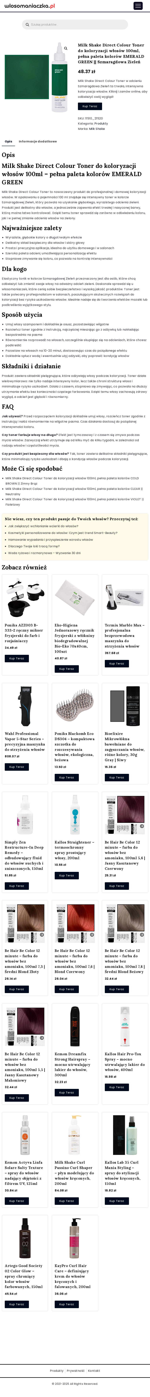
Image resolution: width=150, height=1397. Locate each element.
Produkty (101, 123)
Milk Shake (97, 129)
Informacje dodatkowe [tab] (38, 141)
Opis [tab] (8, 141)
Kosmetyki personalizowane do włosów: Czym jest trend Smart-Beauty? (62, 533)
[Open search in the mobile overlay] (75, 24)
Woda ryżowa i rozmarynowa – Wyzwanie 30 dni (44, 553)
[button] (66, 48)
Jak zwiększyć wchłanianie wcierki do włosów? (43, 526)
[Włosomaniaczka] (30, 5)
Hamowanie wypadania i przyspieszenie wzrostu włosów (50, 540)
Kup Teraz (90, 106)
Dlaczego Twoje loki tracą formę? (34, 546)
